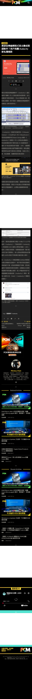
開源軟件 (9, 313)
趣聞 (3, 461)
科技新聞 (4, 43)
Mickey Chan (10, 77)
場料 (3, 532)
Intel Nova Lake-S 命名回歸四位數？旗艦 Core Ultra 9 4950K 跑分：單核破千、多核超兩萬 (16, 413)
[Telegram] (16, 80)
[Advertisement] (16, 22)
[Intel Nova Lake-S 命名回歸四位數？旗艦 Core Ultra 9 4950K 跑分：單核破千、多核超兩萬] (16, 401)
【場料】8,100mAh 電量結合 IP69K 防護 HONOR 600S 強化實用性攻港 (15, 537)
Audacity (14, 313)
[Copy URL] (19, 80)
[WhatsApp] (12, 80)
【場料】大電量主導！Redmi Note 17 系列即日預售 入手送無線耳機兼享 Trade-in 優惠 (15, 529)
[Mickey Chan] (16, 364)
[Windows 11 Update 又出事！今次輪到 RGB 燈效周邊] (16, 429)
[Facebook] (8, 80)
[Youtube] (16, 381)
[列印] (23, 80)
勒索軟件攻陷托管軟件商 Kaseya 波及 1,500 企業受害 (23, 325)
